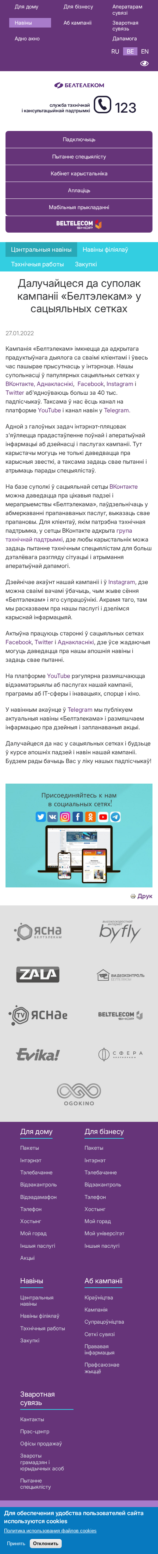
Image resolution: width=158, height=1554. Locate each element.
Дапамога (124, 38)
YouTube (49, 410)
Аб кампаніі (77, 22)
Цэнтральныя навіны (41, 249)
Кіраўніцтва (99, 1297)
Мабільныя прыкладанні (79, 207)
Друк (144, 896)
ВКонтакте (123, 486)
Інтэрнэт (31, 1160)
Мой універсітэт (105, 1233)
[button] (79, 885)
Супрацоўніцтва (104, 1321)
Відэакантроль (38, 1184)
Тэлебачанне (36, 1172)
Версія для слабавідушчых (144, 63)
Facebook (91, 383)
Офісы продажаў (41, 1443)
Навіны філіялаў (40, 1316)
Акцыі (27, 1258)
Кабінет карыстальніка (79, 173)
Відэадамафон (38, 1197)
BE (130, 51)
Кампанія (96, 1309)
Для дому (26, 6)
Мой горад (33, 1233)
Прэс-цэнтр (34, 1431)
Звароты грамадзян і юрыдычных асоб (42, 1461)
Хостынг (30, 1221)
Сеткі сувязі (100, 1334)
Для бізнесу (78, 6)
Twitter (15, 392)
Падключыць (79, 139)
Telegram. (117, 410)
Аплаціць (79, 190)
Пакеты (29, 1148)
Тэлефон (31, 1209)
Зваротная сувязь (125, 25)
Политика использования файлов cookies (50, 1530)
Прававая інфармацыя (100, 1349)
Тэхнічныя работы (37, 264)
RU (115, 51)
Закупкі (86, 264)
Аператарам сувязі (127, 9)
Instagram (120, 383)
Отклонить (45, 1543)
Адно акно (27, 38)
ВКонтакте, (20, 383)
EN (145, 51)
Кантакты (32, 1419)
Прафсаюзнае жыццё (102, 1367)
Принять (16, 1543)
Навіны (23, 22)
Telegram (80, 709)
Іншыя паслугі (37, 1246)
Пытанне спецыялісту (79, 156)
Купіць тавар (79, 224)
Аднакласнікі (55, 383)
